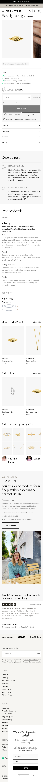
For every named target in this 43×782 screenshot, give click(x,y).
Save (32, 115)
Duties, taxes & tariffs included (21, 1)
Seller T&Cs (6, 692)
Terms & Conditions (31, 660)
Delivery (5, 678)
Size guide (36, 97)
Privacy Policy (7, 695)
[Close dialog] (41, 727)
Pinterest (5, 747)
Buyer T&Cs (6, 689)
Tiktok (4, 750)
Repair (4, 728)
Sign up (25, 768)
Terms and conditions (23, 774)
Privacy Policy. (6, 662)
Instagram (5, 744)
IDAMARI (30, 16)
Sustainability (7, 719)
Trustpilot (30, 627)
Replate (5, 725)
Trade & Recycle (14, 115)
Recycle (5, 731)
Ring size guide (7, 717)
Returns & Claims (8, 680)
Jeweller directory (9, 711)
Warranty (5, 683)
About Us (5, 708)
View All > (37, 322)
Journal (5, 722)
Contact (5, 675)
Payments (5, 686)
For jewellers (7, 714)
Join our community (31, 5)
